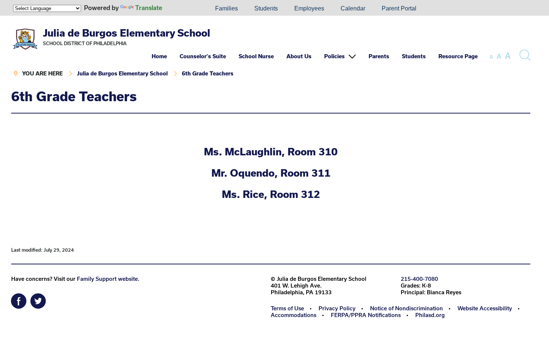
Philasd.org (430, 315)
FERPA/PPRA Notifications (366, 315)
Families (226, 8)
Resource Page (458, 56)
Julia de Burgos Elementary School (126, 32)
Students (266, 8)
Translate (148, 7)
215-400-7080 (419, 279)
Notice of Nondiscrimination (406, 308)
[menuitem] (181, 8)
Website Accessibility (485, 308)
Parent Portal (399, 8)
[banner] (271, 52)
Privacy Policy (337, 308)
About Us (298, 56)
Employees (309, 8)
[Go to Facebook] (18, 299)
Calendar (353, 8)
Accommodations (293, 315)
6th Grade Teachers (207, 73)
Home (159, 56)
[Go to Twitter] (38, 299)
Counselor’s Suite (203, 56)
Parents (379, 56)
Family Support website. (108, 279)
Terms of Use (287, 308)
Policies (334, 56)
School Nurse (256, 56)
